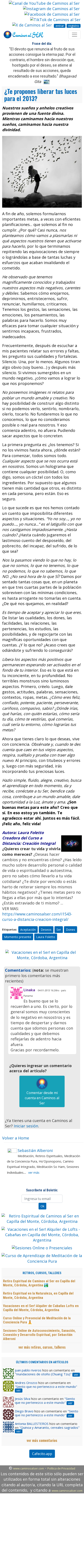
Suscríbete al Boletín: (42, 1190)
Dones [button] (70, 930)
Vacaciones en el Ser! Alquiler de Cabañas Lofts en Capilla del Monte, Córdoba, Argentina (41, 1308)
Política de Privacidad (61, 1468)
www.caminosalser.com (28, 1468)
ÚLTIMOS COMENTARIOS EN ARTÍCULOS (42, 1362)
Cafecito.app (42, 1453)
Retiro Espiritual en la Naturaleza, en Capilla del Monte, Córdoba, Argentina (38, 1295)
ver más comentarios (42, 1440)
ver (76, 1375)
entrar (60, 26)
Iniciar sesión (26, 1125)
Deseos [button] (46, 930)
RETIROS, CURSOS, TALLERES (42, 1273)
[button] (10, 955)
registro (73, 26)
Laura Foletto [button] (45, 937)
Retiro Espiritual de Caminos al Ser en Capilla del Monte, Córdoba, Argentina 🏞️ (39, 1283)
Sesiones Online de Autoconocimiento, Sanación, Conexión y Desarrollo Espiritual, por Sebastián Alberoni (39, 1335)
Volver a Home (15, 1138)
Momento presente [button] (17, 937)
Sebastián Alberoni (35, 1150)
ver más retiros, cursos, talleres (42, 1347)
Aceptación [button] (28, 930)
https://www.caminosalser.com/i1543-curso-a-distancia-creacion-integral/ (37, 916)
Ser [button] (58, 930)
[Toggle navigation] (74, 34)
